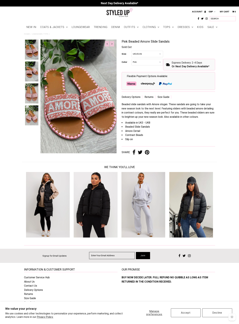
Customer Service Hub (37, 277)
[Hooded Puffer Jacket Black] (95, 236)
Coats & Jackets (52, 27)
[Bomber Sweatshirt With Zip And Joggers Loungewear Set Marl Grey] (143, 236)
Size (124, 54)
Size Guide (163, 97)
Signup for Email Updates (54, 256)
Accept (186, 312)
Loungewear (81, 27)
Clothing (149, 27)
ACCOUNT (197, 11)
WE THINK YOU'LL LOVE (119, 167)
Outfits (129, 27)
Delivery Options (131, 97)
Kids (200, 27)
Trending (100, 27)
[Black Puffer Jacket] (191, 236)
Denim (115, 27)
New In (31, 27)
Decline (217, 312)
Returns (149, 97)
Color (124, 62)
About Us (29, 281)
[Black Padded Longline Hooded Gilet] (48, 236)
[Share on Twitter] (140, 152)
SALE (210, 27)
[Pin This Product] (147, 152)
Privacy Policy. (45, 316)
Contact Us (30, 285)
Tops (166, 27)
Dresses (184, 27)
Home (27, 34)
